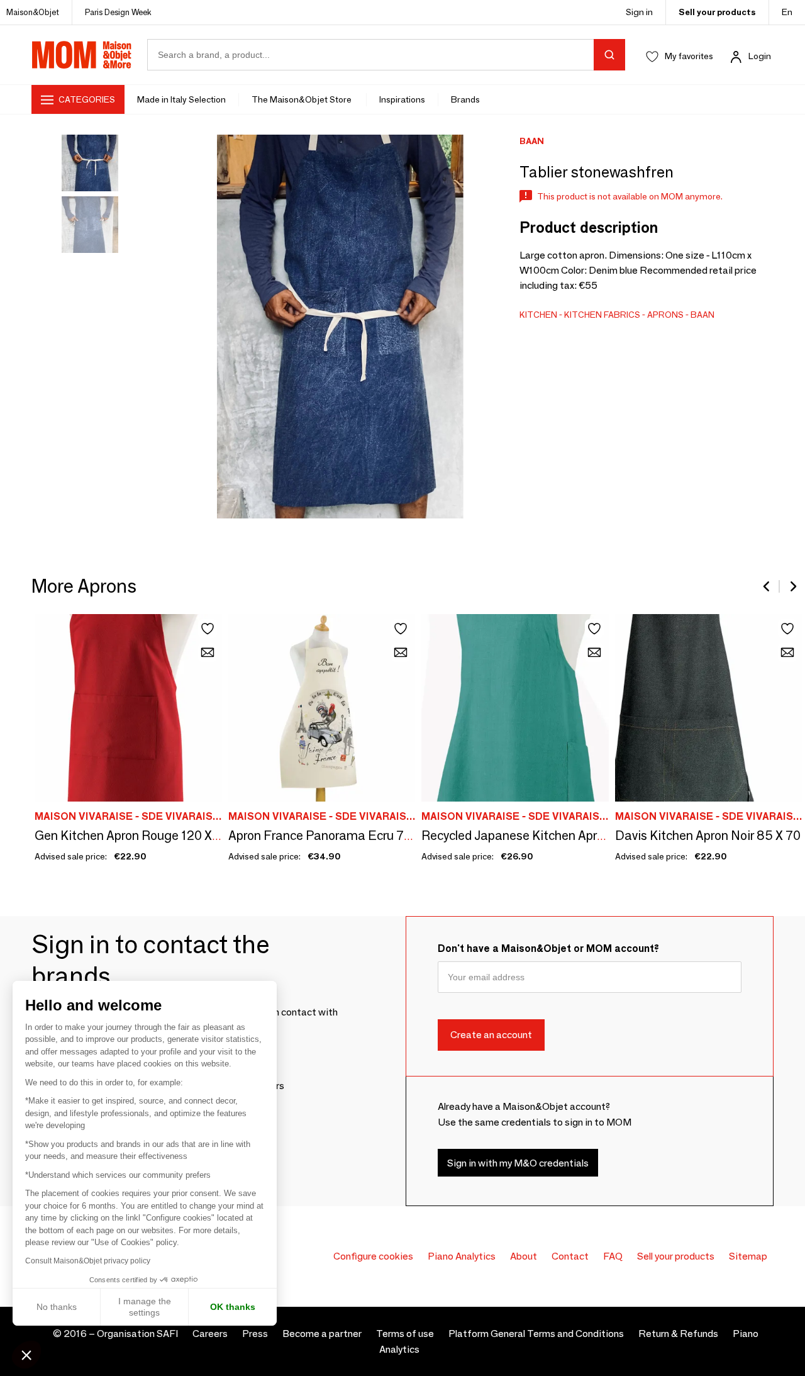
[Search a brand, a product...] (609, 54)
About (523, 1256)
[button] (26, 1355)
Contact (570, 1256)
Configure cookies (373, 1256)
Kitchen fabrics (602, 314)
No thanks (56, 1307)
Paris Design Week (118, 12)
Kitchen (538, 314)
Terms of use (405, 1334)
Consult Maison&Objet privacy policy (87, 1260)
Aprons (665, 314)
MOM (81, 55)
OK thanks (232, 1307)
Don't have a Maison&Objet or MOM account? (548, 948)
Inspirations (402, 99)
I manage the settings (144, 1306)
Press (255, 1334)
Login (759, 56)
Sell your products (717, 12)
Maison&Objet (32, 12)
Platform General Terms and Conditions (536, 1334)
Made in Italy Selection (181, 99)
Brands (465, 99)
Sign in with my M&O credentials (518, 1163)
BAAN (702, 314)
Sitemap (748, 1256)
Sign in (639, 12)
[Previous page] (767, 586)
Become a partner (322, 1334)
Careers (210, 1334)
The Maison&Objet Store (302, 99)
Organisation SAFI (137, 1334)
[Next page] (792, 586)
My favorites (689, 56)
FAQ (613, 1256)
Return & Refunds (678, 1334)
